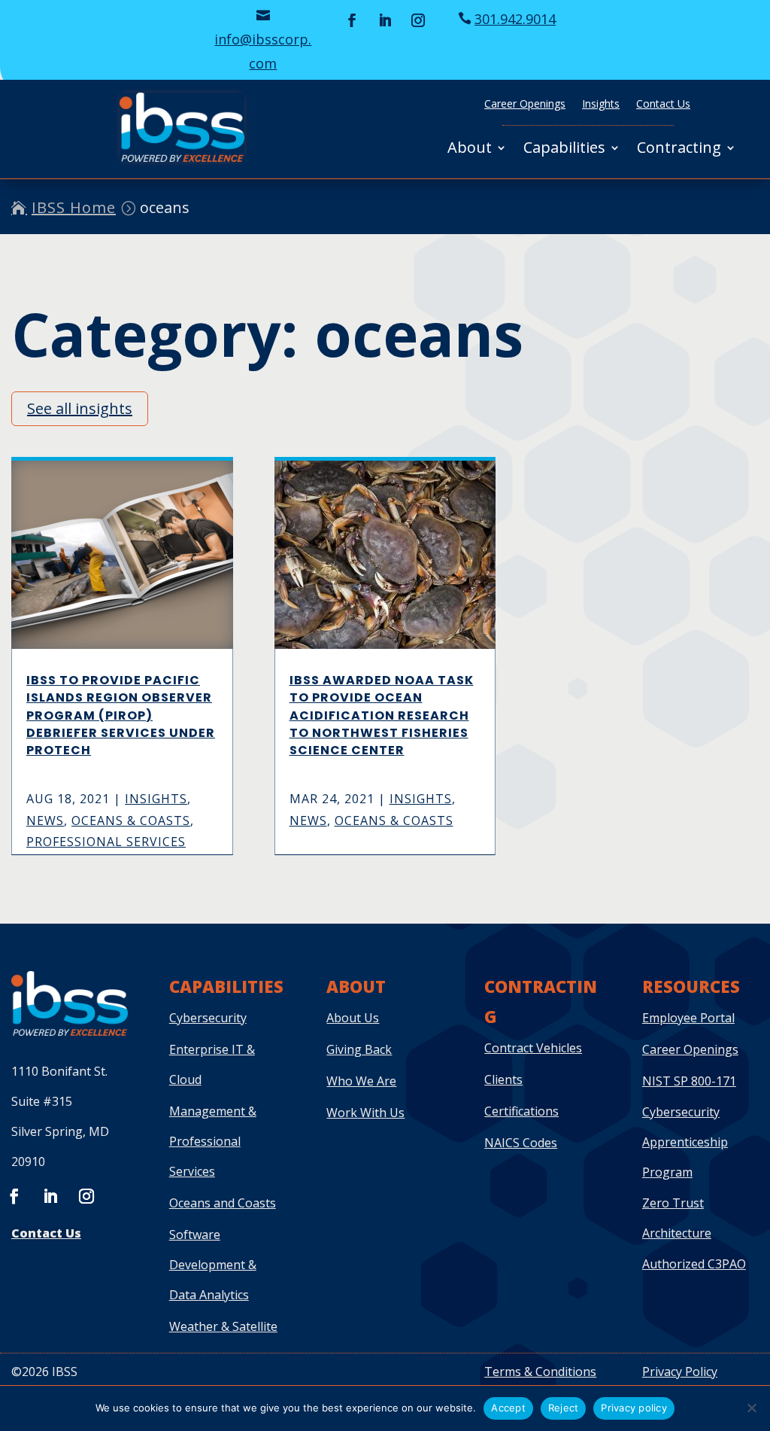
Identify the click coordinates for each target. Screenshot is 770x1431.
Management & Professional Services (212, 1141)
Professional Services (106, 841)
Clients (503, 1079)
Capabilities (564, 149)
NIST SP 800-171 (689, 1081)
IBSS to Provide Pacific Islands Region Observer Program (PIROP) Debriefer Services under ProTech (120, 715)
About (469, 149)
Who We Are (361, 1081)
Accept (508, 1408)
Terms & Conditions (540, 1371)
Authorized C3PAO (694, 1264)
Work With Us (365, 1112)
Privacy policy (634, 1408)
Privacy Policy (679, 1371)
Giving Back (359, 1049)
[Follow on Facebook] (351, 20)
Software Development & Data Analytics (212, 1264)
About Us (352, 1017)
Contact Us (663, 105)
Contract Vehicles (533, 1048)
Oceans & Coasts (130, 820)
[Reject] (751, 1407)
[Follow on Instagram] (418, 20)
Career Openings (524, 105)
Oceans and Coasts (222, 1203)
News (45, 820)
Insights (601, 105)
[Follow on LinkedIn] (385, 20)
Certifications (521, 1111)
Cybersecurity (208, 1017)
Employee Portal (688, 1017)
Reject (563, 1408)
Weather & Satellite (223, 1326)
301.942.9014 (515, 19)
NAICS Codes (520, 1142)
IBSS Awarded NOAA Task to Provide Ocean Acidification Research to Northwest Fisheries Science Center (382, 715)
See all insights (79, 408)
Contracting (679, 149)
